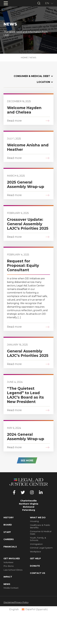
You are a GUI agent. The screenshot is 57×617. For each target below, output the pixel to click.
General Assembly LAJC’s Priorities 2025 (27, 353)
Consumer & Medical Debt (40, 532)
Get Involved (12, 558)
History (9, 517)
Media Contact (11, 588)
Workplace (35, 551)
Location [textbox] (43, 82)
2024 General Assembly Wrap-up (25, 436)
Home (24, 57)
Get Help (35, 558)
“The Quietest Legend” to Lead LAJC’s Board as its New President (25, 395)
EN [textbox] (47, 3)
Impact (8, 577)
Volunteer (8, 562)
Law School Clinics (13, 570)
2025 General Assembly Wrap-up (25, 184)
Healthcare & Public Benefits (40, 526)
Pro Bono (9, 566)
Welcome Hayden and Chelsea (24, 110)
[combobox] (48, 3)
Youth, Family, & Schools (38, 539)
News (7, 584)
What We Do (38, 517)
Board (8, 525)
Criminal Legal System (41, 548)
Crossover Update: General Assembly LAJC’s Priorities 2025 (27, 224)
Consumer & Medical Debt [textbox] (32, 76)
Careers (9, 539)
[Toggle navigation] (5, 3)
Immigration (36, 544)
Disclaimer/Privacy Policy (16, 602)
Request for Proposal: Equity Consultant (23, 265)
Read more (14, 120)
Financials (10, 547)
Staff (7, 532)
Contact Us (37, 573)
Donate (35, 566)
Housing (34, 521)
